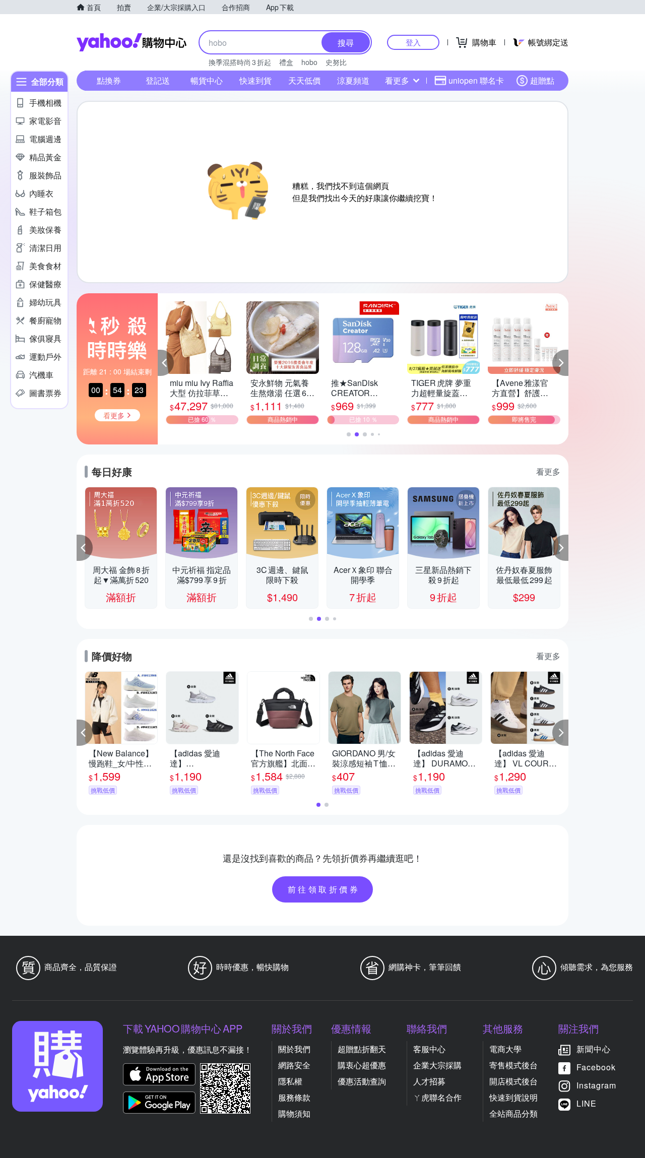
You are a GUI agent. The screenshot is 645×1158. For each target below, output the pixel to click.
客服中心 (429, 1049)
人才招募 (429, 1081)
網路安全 (294, 1065)
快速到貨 (255, 80)
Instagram (596, 1085)
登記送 (158, 80)
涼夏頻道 (353, 80)
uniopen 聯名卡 (476, 80)
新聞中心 (593, 1049)
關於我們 (294, 1049)
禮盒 (286, 62)
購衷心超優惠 (362, 1065)
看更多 (397, 80)
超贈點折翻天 (362, 1049)
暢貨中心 (206, 80)
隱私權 (290, 1081)
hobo (309, 62)
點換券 (109, 80)
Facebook (596, 1067)
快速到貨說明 (513, 1097)
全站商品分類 (513, 1113)
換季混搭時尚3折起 (240, 62)
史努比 (336, 62)
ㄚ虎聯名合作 (437, 1097)
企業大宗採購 (437, 1065)
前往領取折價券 (324, 889)
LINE (586, 1103)
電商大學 (505, 1049)
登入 (413, 42)
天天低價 (304, 80)
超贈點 (542, 80)
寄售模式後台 (513, 1065)
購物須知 (294, 1113)
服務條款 (294, 1097)
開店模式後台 (513, 1081)
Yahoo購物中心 (131, 42)
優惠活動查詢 (362, 1081)
